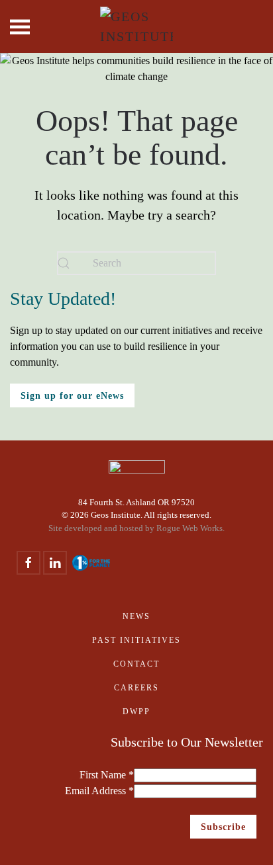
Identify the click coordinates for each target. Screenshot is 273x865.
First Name (107, 774)
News (136, 616)
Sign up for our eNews (72, 395)
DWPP (136, 711)
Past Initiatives (136, 640)
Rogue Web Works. (190, 528)
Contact (136, 664)
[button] (20, 26)
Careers (136, 687)
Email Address (99, 790)
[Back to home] (136, 26)
